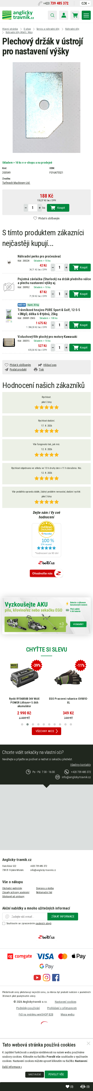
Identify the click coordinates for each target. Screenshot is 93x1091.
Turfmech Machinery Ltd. (16, 182)
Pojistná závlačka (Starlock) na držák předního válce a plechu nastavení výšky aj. (54, 281)
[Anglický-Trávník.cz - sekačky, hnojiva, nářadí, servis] (18, 18)
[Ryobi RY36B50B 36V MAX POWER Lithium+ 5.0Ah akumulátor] (24, 678)
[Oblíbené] (68, 1086)
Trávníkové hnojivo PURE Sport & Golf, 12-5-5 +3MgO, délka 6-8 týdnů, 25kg (49, 312)
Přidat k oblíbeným (49, 218)
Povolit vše (56, 1074)
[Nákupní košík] (74, 15)
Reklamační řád (44, 892)
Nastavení (34, 1074)
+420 (55, 3)
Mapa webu (67, 1014)
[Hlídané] (83, 1086)
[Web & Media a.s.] (44, 1023)
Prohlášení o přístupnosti (62, 1008)
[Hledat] (52, 15)
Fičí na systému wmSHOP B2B (36, 1014)
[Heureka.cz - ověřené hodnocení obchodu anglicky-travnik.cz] (46, 539)
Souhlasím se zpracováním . (29, 923)
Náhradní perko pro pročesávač (39, 256)
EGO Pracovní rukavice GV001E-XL (68, 700)
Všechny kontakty (80, 764)
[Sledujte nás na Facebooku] (55, 980)
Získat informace (62, 916)
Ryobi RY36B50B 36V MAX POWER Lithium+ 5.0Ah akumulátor (24, 702)
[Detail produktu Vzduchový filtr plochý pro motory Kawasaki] (9, 342)
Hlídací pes (49, 365)
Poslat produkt (18, 369)
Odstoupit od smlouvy (13, 896)
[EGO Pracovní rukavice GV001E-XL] (68, 678)
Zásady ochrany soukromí (15, 892)
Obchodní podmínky (12, 888)
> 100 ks (53, 318)
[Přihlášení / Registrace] (63, 15)
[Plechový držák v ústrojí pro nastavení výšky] (46, 107)
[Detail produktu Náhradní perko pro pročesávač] (9, 262)
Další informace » (12, 1067)
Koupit (61, 207)
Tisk (41, 369)
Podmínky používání (28, 1008)
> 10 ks (47, 260)
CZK (84, 3)
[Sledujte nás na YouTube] (37, 980)
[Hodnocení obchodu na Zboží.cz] (46, 574)
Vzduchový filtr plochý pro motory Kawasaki (47, 337)
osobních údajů (43, 923)
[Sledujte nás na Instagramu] (46, 980)
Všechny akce (45, 731)
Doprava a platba (45, 888)
